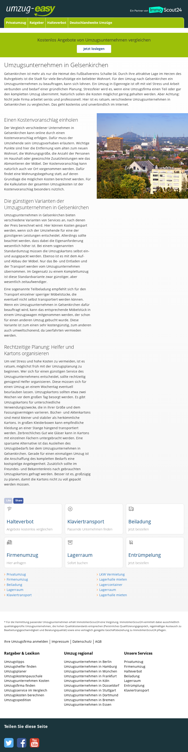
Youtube (34, 738)
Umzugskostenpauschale (23, 676)
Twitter (8, 738)
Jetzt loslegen (94, 49)
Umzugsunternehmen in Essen (87, 704)
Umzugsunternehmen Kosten (26, 680)
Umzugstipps (14, 661)
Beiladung (14, 584)
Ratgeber (37, 22)
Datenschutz (82, 641)
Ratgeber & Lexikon (22, 653)
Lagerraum (15, 589)
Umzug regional (78, 653)
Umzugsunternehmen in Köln (86, 680)
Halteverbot (56, 22)
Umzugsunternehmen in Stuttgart (90, 690)
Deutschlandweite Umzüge (91, 22)
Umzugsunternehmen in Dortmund (91, 695)
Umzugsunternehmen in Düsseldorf (91, 685)
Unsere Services (138, 653)
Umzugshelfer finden (20, 666)
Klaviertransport (19, 595)
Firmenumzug (17, 579)
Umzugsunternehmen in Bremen (89, 700)
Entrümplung (134, 685)
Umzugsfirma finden (19, 685)
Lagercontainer (110, 584)
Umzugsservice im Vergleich (25, 690)
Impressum (60, 641)
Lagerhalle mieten (113, 579)
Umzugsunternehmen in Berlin (88, 661)
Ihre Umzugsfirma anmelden (26, 641)
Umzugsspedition (17, 700)
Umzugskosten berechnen (24, 695)
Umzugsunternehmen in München (90, 671)
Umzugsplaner (15, 671)
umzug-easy (38, 9)
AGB (98, 641)
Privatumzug (16, 22)
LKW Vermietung (112, 574)
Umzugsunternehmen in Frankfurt (90, 676)
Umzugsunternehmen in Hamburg (90, 666)
